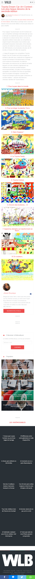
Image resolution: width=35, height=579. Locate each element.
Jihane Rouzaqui (13, 15)
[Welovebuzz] (8, 2)
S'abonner (17, 347)
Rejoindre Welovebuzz (14, 311)
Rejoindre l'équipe (9, 570)
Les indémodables (17, 422)
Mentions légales (19, 572)
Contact (29, 572)
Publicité (19, 570)
